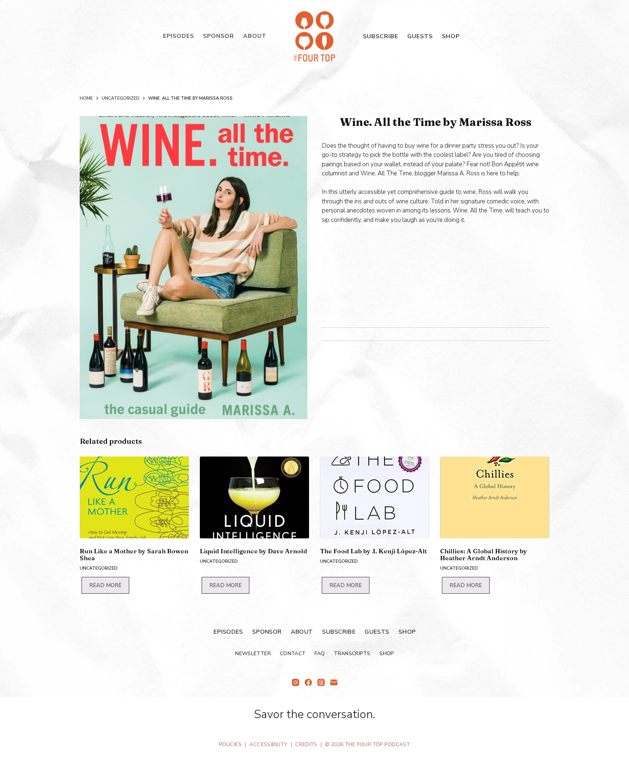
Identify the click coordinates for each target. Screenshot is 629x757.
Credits (306, 744)
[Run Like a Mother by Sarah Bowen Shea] (134, 497)
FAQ (319, 653)
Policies (230, 744)
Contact (292, 653)
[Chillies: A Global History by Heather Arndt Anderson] (494, 497)
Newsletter (253, 653)
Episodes (178, 36)
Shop (451, 36)
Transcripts (352, 653)
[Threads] (321, 682)
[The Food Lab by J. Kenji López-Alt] (374, 497)
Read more (105, 585)
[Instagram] (295, 682)
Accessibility (268, 744)
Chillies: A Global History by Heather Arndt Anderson (483, 554)
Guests (420, 36)
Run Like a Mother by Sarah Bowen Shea (134, 554)
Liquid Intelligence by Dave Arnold (253, 551)
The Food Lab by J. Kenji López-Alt (373, 551)
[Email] (333, 682)
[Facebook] (308, 682)
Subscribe (380, 36)
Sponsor (218, 36)
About (254, 36)
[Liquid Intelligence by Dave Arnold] (254, 497)
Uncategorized (99, 568)
